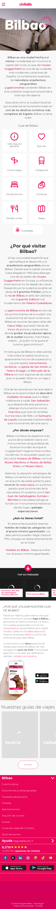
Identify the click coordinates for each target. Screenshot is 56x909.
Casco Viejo (14, 325)
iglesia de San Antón (34, 366)
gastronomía (15, 87)
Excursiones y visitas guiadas (19, 790)
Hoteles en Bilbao (17, 550)
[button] (3, 4)
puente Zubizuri (29, 299)
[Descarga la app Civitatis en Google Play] (41, 681)
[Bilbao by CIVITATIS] (26, 4)
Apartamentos (11, 809)
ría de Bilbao (16, 295)
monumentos (10, 628)
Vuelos (6, 821)
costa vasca (26, 484)
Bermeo (13, 499)
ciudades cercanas (19, 396)
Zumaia (41, 496)
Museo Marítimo (15, 462)
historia (25, 359)
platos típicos (35, 631)
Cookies (39, 906)
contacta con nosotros (25, 656)
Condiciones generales (21, 903)
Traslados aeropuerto (14, 796)
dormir (28, 634)
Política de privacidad (23, 906)
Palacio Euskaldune (39, 303)
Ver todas (28, 765)
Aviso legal (38, 903)
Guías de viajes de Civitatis (18, 828)
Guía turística (10, 784)
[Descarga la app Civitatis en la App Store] (41, 675)
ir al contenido (28, 51)
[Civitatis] (28, 892)
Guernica (14, 411)
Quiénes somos (11, 834)
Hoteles (6, 803)
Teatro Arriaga (15, 370)
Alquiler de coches (13, 815)
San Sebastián (40, 400)
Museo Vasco (34, 466)
